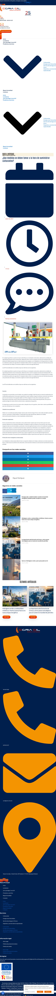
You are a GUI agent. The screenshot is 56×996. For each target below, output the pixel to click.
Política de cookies (7, 946)
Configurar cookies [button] (30, 991)
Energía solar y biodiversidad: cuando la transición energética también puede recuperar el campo (35, 497)
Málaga (34, 983)
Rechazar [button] (48, 991)
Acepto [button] (40, 991)
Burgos (18, 990)
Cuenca (19, 988)
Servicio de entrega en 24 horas (10, 921)
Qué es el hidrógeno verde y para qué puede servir (35, 561)
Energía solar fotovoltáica (9, 918)
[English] (1, 4)
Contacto (5, 898)
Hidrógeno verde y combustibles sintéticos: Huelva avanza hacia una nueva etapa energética (37, 519)
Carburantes (6, 916)
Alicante (8, 984)
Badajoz (4, 988)
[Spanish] (4, 4)
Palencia (23, 990)
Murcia (3, 984)
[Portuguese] (3, 4)
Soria (14, 990)
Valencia (13, 984)
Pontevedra (9, 986)
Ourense (3, 986)
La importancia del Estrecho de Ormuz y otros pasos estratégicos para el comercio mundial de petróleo (35, 540)
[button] (28, 35)
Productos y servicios (8, 44)
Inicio (4, 885)
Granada (43, 983)
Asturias (15, 986)
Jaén (47, 983)
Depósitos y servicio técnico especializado (13, 923)
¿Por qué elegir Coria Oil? (9, 890)
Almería (39, 983)
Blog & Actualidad (7, 895)
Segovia (11, 990)
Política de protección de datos (10, 944)
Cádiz (30, 983)
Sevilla (22, 983)
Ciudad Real (13, 988)
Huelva (26, 983)
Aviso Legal (5, 941)
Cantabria (20, 986)
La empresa (5, 888)
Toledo (8, 988)
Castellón (18, 984)
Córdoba (51, 983)
